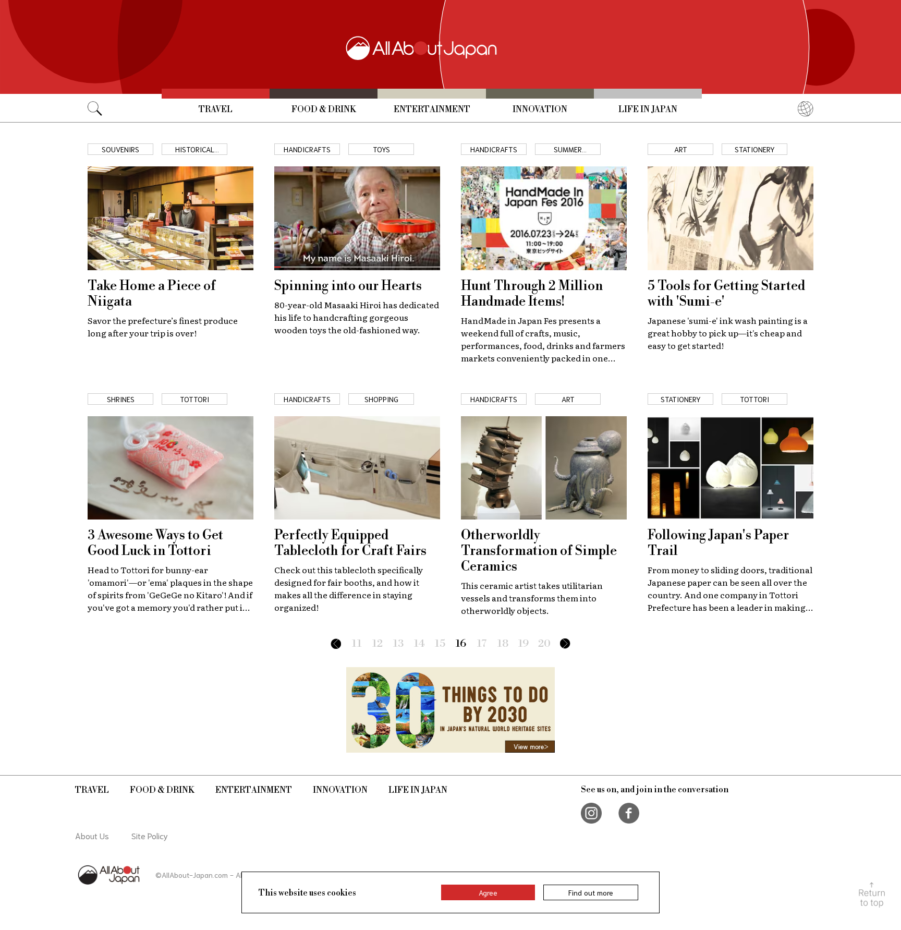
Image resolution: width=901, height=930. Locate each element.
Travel (216, 109)
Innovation (540, 109)
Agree (488, 892)
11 (357, 643)
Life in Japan (647, 109)
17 (482, 643)
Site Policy (149, 835)
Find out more (590, 892)
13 (398, 643)
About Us (92, 835)
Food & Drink (323, 109)
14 (419, 643)
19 (523, 643)
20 (544, 643)
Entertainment (432, 109)
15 (440, 643)
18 (502, 643)
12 (377, 643)
